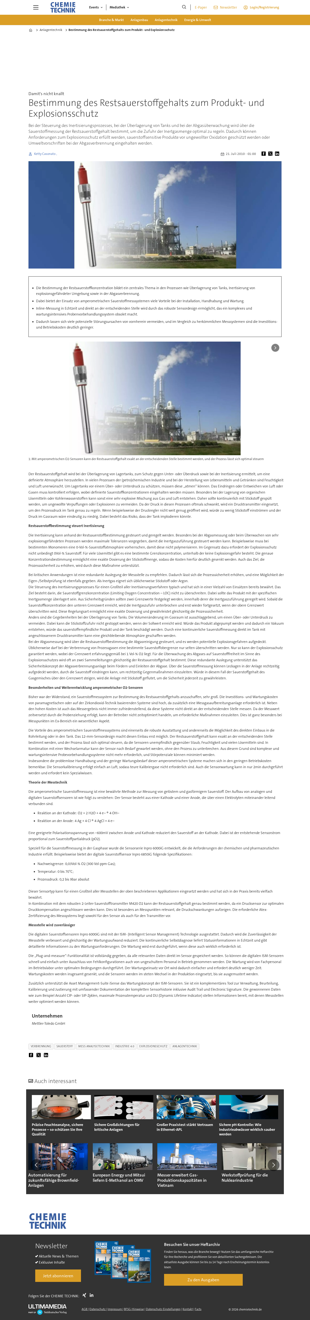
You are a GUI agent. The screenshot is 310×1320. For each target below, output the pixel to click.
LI (92, 1295)
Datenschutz (97, 1309)
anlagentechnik (185, 1046)
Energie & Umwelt (197, 20)
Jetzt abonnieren (58, 1276)
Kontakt (188, 1309)
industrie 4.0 (124, 1046)
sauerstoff (65, 1046)
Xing (85, 1295)
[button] (36, 1165)
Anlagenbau (139, 20)
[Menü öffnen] (36, 7)
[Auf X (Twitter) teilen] (271, 154)
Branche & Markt (111, 20)
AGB (85, 1309)
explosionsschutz (153, 1046)
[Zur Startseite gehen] (63, 7)
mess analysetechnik (94, 1046)
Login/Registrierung (264, 7)
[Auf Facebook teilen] (264, 154)
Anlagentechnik (166, 20)
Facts (198, 1309)
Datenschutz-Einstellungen (163, 1309)
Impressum (115, 1309)
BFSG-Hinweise (134, 1309)
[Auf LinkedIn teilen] (278, 154)
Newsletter (228, 7)
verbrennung (41, 1046)
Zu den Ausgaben (203, 1280)
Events (94, 7)
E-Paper (201, 7)
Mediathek (117, 7)
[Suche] (184, 7)
